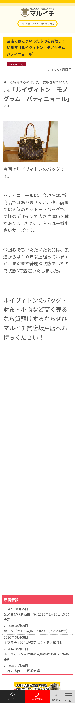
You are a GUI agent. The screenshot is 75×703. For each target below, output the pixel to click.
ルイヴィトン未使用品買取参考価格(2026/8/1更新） (37, 656)
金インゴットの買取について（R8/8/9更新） (37, 630)
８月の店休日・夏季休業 (22, 670)
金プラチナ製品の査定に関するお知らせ (33, 642)
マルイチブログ (16, 64)
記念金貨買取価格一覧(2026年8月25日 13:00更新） (36, 617)
